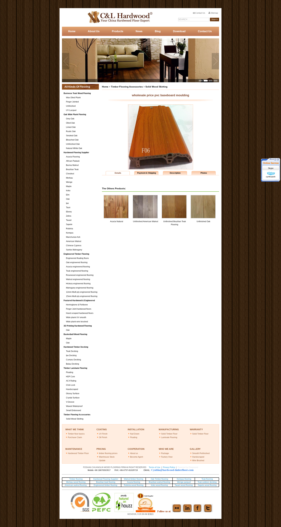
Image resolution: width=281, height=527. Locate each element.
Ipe (67, 203)
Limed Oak (71, 127)
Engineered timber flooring (105, 485)
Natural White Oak (74, 148)
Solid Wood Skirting (74, 419)
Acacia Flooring (73, 157)
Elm (67, 195)
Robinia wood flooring (133, 485)
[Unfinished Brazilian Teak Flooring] (174, 196)
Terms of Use (154, 467)
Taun (68, 207)
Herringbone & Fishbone (77, 305)
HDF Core (70, 376)
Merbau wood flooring (76, 482)
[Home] (119, 17)
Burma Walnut (72, 165)
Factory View (167, 457)
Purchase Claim (75, 437)
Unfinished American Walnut (145, 221)
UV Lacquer (71, 110)
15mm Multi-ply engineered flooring (81, 296)
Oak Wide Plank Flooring (75, 114)
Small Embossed (73, 410)
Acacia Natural (116, 221)
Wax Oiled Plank (73, 97)
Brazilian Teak (72, 169)
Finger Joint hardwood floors (78, 309)
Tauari (69, 220)
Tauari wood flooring (184, 485)
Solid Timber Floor (169, 434)
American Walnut (73, 241)
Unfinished (71, 106)
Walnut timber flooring (133, 479)
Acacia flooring (133, 482)
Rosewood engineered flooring (80, 275)
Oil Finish (103, 437)
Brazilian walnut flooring (159, 482)
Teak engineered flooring (77, 271)
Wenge (69, 182)
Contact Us (200, 13)
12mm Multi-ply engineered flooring (81, 292)
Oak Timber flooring (159, 479)
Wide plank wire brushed (77, 321)
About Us (94, 31)
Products (117, 31)
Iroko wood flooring (159, 485)
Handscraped (72, 389)
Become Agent (136, 457)
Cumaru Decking (73, 360)
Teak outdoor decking (207, 482)
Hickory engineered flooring (78, 283)
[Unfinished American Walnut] (145, 196)
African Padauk (73, 161)
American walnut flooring (76, 485)
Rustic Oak (71, 131)
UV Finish (103, 434)
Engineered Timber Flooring (76, 254)
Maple (69, 186)
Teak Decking (72, 351)
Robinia (69, 228)
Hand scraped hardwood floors (79, 313)
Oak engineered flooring (76, 262)
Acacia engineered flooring (78, 267)
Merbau (69, 178)
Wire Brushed (198, 460)
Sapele (69, 224)
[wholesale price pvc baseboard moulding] (160, 168)
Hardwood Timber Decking (76, 347)
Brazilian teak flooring (105, 482)
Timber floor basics (76, 434)
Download (179, 31)
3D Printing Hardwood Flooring (78, 326)
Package (165, 453)
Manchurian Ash (73, 237)
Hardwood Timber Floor (78, 453)
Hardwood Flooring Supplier (76, 152)
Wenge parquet (184, 482)
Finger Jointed (72, 102)
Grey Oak (70, 119)
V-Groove (70, 402)
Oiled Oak (70, 123)
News (139, 31)
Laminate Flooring (169, 437)
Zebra (68, 216)
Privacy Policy (169, 467)
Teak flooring (207, 479)
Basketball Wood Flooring (75, 334)
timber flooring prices (108, 453)
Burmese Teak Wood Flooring (77, 93)
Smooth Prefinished (201, 453)
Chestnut (70, 174)
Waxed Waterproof (74, 406)
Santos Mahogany (74, 250)
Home (71, 31)
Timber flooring (76, 479)
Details (118, 173)
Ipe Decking (71, 355)
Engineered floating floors (77, 258)
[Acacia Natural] (116, 196)
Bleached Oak (72, 140)
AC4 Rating (71, 381)
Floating (69, 372)
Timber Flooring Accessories (77, 415)
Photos (204, 173)
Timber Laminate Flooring (75, 368)
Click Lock (70, 385)
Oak (68, 199)
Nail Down (134, 434)
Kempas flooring (183, 479)
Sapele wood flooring (207, 485)
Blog (158, 31)
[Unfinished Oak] (203, 196)
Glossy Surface (72, 393)
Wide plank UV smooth (76, 317)
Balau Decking (72, 364)
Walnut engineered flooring (78, 279)
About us (134, 453)
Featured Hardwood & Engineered (79, 300)
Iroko (68, 190)
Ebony (69, 212)
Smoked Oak (71, 135)
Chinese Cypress (73, 245)
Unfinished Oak (73, 144)
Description (175, 173)
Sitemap (214, 13)
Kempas (69, 233)
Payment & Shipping (146, 173)
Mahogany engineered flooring (79, 288)
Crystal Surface (73, 398)
